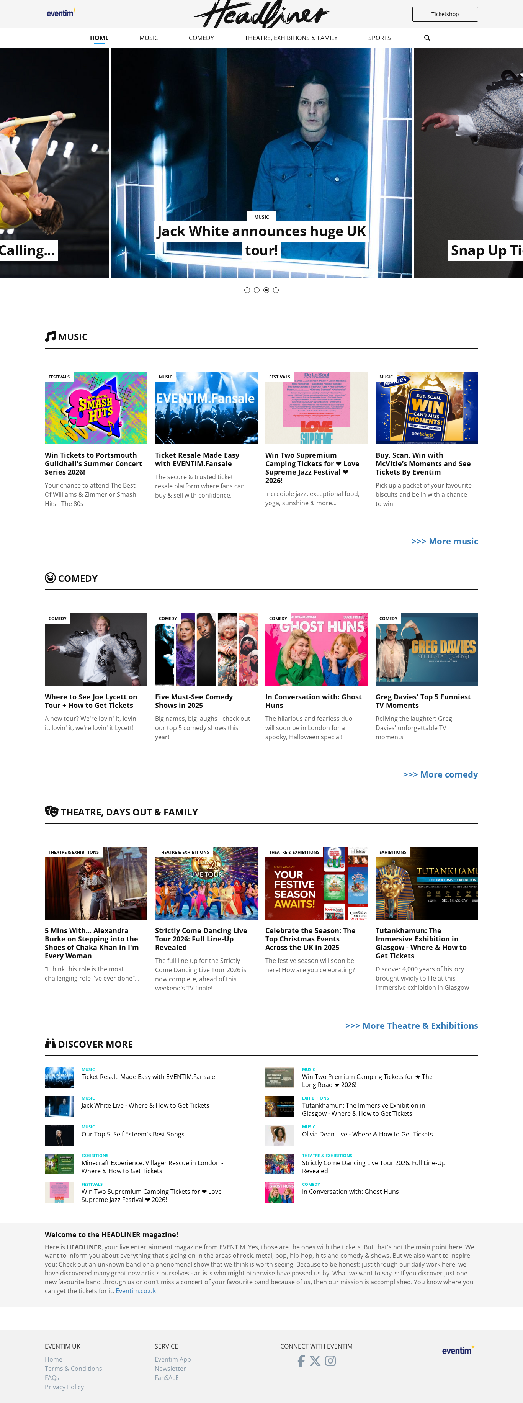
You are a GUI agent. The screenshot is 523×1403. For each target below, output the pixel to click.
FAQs (52, 1378)
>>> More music (445, 541)
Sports (379, 38)
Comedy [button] (201, 38)
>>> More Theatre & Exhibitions (411, 1025)
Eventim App (173, 1359)
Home (99, 38)
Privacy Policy (64, 1387)
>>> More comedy (440, 774)
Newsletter (170, 1368)
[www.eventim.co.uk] (459, 1348)
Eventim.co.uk (136, 1291)
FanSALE (167, 1378)
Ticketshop (445, 14)
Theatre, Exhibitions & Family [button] (291, 38)
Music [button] (148, 38)
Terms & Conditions (73, 1368)
